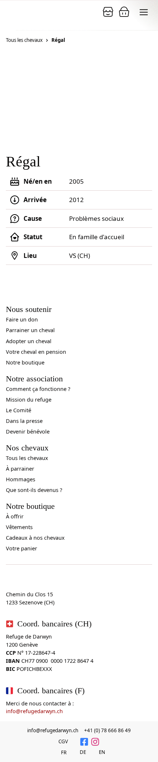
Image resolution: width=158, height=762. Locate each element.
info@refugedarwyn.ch (34, 711)
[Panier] (108, 12)
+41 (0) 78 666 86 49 (107, 730)
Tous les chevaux (24, 40)
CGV (63, 741)
